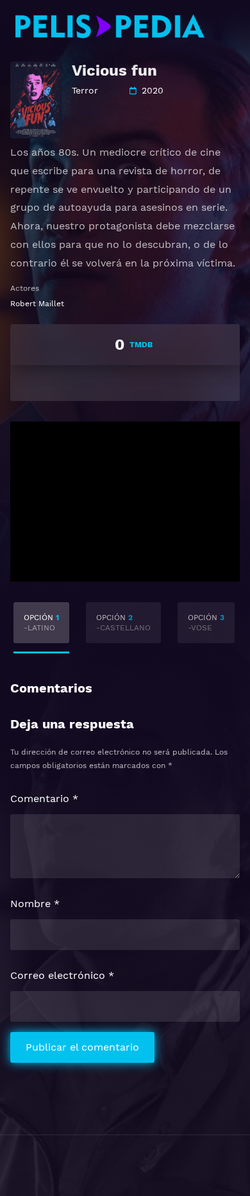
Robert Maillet (37, 303)
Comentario (44, 798)
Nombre (35, 903)
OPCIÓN (41, 622)
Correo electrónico (62, 975)
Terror (85, 90)
